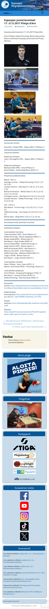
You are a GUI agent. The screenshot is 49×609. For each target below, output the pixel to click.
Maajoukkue (21, 26)
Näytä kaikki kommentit (11, 601)
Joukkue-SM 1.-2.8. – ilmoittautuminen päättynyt (19, 561)
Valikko (6, 13)
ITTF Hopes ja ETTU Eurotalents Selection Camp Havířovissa (21, 586)
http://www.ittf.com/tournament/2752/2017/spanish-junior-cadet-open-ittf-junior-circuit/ (25, 313)
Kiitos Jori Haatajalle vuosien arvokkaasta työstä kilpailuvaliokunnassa (21, 580)
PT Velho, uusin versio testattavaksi (29, 326)
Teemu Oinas (33, 26)
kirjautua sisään (24, 340)
